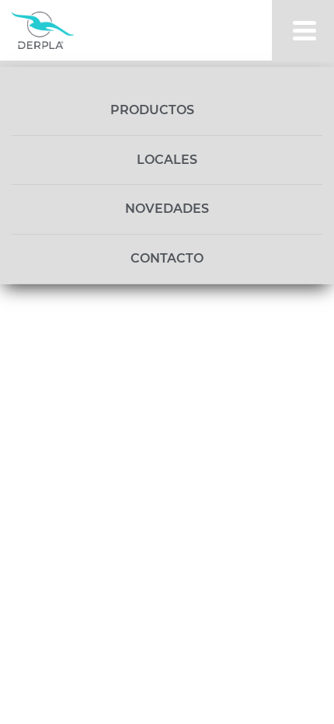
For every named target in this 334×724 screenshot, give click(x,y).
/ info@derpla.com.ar (150, 294)
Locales (167, 159)
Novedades (167, 208)
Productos (153, 110)
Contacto (167, 258)
